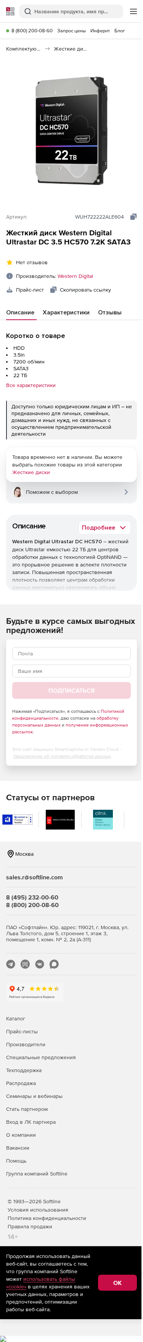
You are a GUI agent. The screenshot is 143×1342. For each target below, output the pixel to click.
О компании (21, 1135)
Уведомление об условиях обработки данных (62, 756)
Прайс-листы (22, 1031)
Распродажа (21, 1083)
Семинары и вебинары (34, 1096)
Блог (119, 30)
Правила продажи (30, 1226)
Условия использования (38, 1210)
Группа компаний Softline (36, 1174)
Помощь (16, 1161)
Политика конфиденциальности (47, 1218)
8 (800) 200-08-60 (32, 30)
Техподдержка (24, 1070)
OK (117, 1282)
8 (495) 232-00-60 (32, 897)
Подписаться (71, 690)
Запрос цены (71, 30)
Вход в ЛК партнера (31, 1122)
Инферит (100, 30)
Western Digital (75, 276)
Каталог (15, 1018)
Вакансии (17, 1148)
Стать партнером (27, 1109)
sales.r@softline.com (34, 877)
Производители (25, 1044)
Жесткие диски (31, 472)
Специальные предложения (41, 1057)
